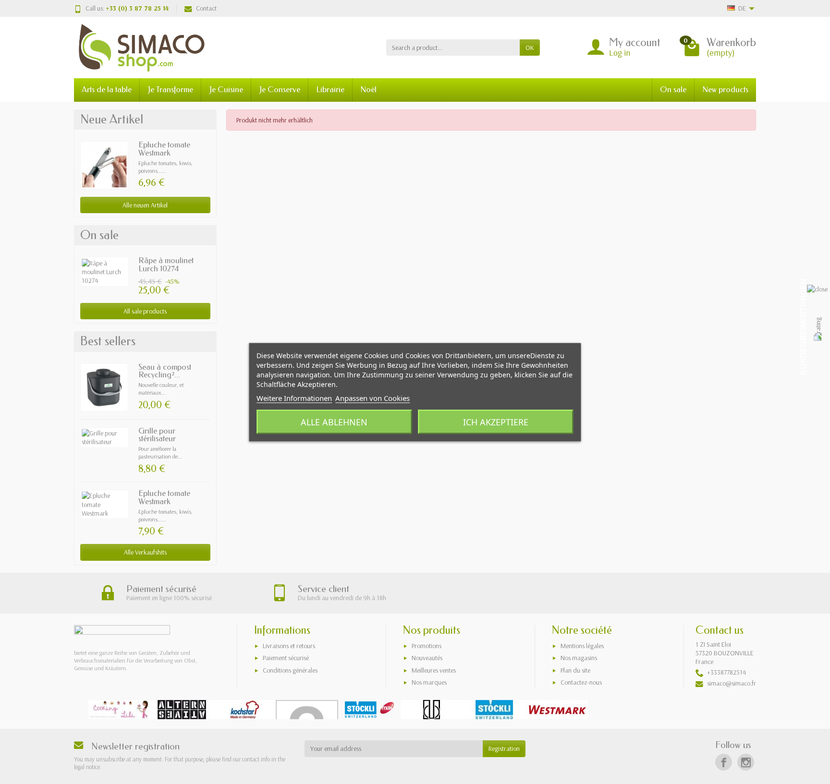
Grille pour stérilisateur (157, 435)
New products (725, 89)
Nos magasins (579, 657)
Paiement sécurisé (286, 657)
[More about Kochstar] (244, 709)
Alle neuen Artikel (145, 205)
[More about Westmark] (556, 709)
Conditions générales (290, 670)
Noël (368, 89)
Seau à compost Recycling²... (164, 371)
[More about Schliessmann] (432, 709)
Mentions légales (582, 645)
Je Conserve (279, 89)
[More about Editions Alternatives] (182, 709)
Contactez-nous (581, 682)
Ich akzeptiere (495, 421)
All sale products (145, 311)
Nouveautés (427, 657)
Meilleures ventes (434, 670)
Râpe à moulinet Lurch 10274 (166, 264)
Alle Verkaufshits (145, 552)
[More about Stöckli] (494, 709)
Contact (206, 8)
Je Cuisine (226, 89)
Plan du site (575, 670)
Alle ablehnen (334, 421)
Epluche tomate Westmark (164, 148)
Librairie (330, 89)
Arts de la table (107, 89)
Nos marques (429, 682)
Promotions (426, 645)
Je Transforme (170, 89)
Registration (504, 748)
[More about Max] (369, 709)
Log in (619, 52)
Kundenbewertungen (803, 326)
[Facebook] (723, 762)
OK (529, 47)
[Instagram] (745, 762)
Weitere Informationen (294, 397)
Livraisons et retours (289, 645)
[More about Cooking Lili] (119, 709)
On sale (673, 89)
